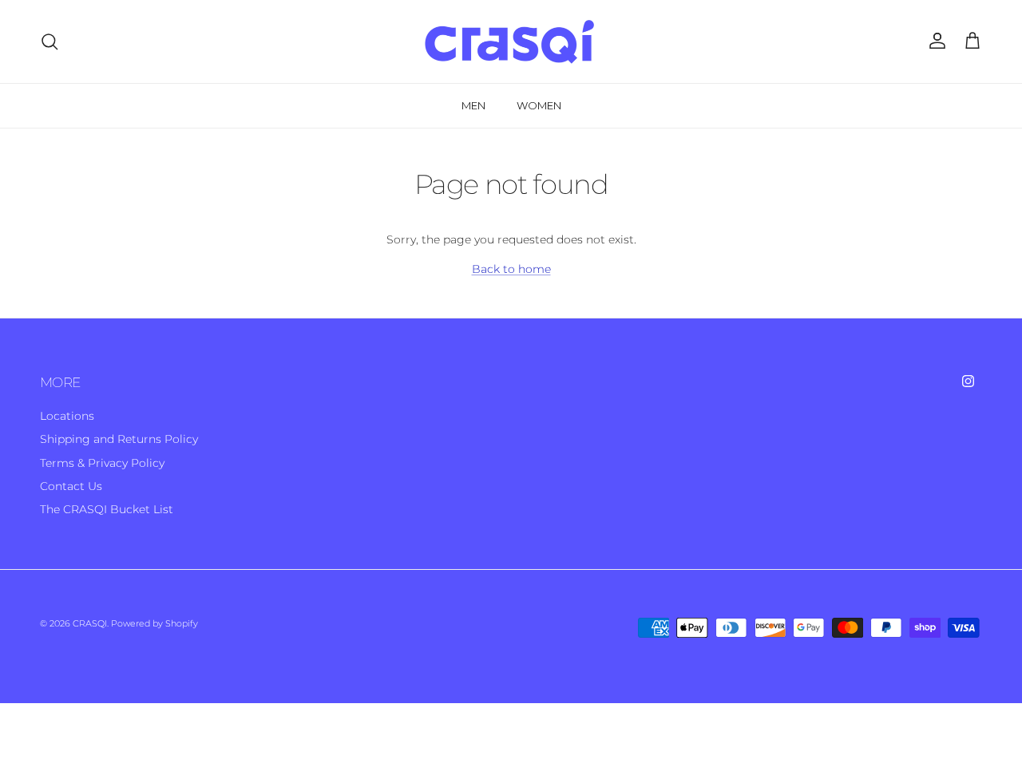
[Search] (49, 41)
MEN (473, 105)
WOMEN (539, 105)
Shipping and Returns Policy (119, 439)
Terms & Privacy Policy (102, 463)
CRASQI (90, 623)
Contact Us (71, 486)
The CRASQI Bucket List (106, 509)
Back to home (511, 269)
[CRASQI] (511, 41)
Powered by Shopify (154, 623)
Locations (67, 416)
